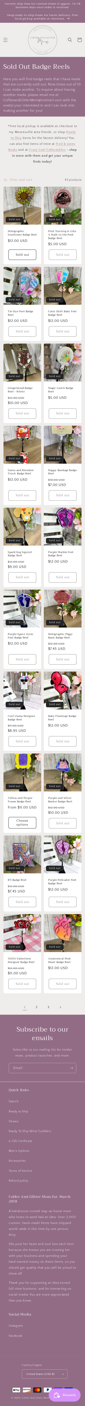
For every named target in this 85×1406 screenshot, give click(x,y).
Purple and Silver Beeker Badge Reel (60, 799)
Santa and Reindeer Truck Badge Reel (21, 472)
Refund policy (18, 1181)
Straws (14, 1121)
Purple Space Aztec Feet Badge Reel (21, 636)
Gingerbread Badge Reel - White (20, 390)
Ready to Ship (18, 1111)
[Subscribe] (71, 1068)
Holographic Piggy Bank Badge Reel (60, 636)
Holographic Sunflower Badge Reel (22, 233)
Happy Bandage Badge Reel (62, 472)
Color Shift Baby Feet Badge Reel (62, 313)
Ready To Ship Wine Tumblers (30, 1131)
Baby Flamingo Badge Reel (62, 718)
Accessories (17, 1161)
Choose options (22, 822)
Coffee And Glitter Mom (35, 1398)
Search (14, 1101)
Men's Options (19, 1151)
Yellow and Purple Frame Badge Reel (20, 799)
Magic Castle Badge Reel (60, 390)
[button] (5, 40)
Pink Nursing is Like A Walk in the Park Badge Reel (62, 235)
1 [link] (25, 1007)
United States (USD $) (40, 1374)
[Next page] (60, 1007)
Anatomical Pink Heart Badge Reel (59, 960)
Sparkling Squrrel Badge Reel (20, 554)
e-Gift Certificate (20, 1141)
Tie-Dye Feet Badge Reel (20, 313)
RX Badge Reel (17, 880)
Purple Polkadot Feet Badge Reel (62, 881)
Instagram (16, 1326)
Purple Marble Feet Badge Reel (61, 554)
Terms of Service (20, 1171)
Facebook (15, 1336)
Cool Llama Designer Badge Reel (21, 718)
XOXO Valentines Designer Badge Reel (21, 960)
